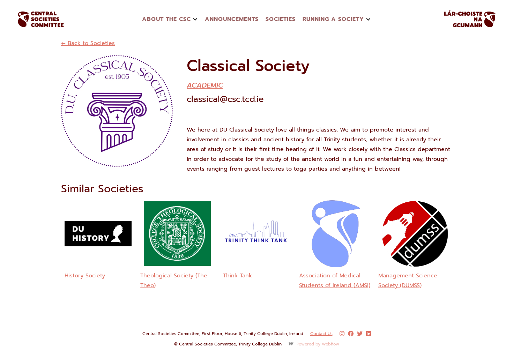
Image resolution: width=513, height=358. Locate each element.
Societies (281, 19)
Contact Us (321, 333)
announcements (232, 19)
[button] (170, 19)
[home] (48, 19)
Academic (205, 85)
